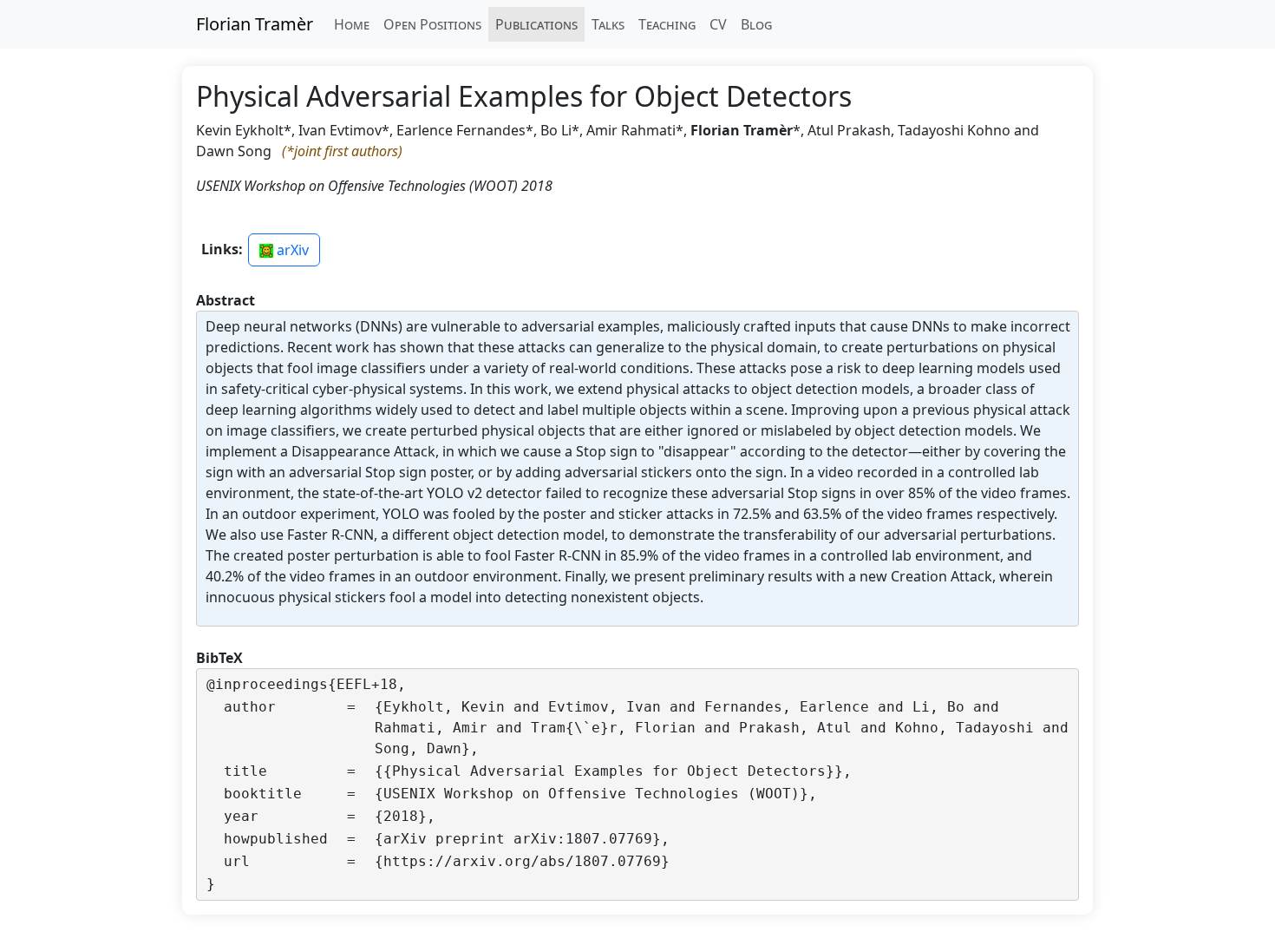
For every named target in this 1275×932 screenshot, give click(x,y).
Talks (608, 24)
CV (718, 24)
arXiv (291, 249)
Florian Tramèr (254, 24)
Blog (756, 24)
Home (351, 24)
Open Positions (432, 24)
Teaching (667, 24)
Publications (536, 24)
